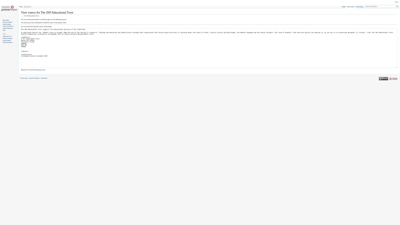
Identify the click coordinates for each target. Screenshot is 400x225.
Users (64, 22)
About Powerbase (8, 28)
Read (343, 7)
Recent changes (7, 22)
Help (4, 30)
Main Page (6, 20)
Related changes (7, 38)
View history (359, 7)
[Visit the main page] (9, 8)
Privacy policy (24, 78)
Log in (396, 2)
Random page (7, 24)
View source (350, 7)
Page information (7, 42)
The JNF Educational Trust (31, 16)
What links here (7, 36)
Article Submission (8, 26)
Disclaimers (44, 78)
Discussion (27, 7)
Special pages (7, 40)
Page (20, 7)
